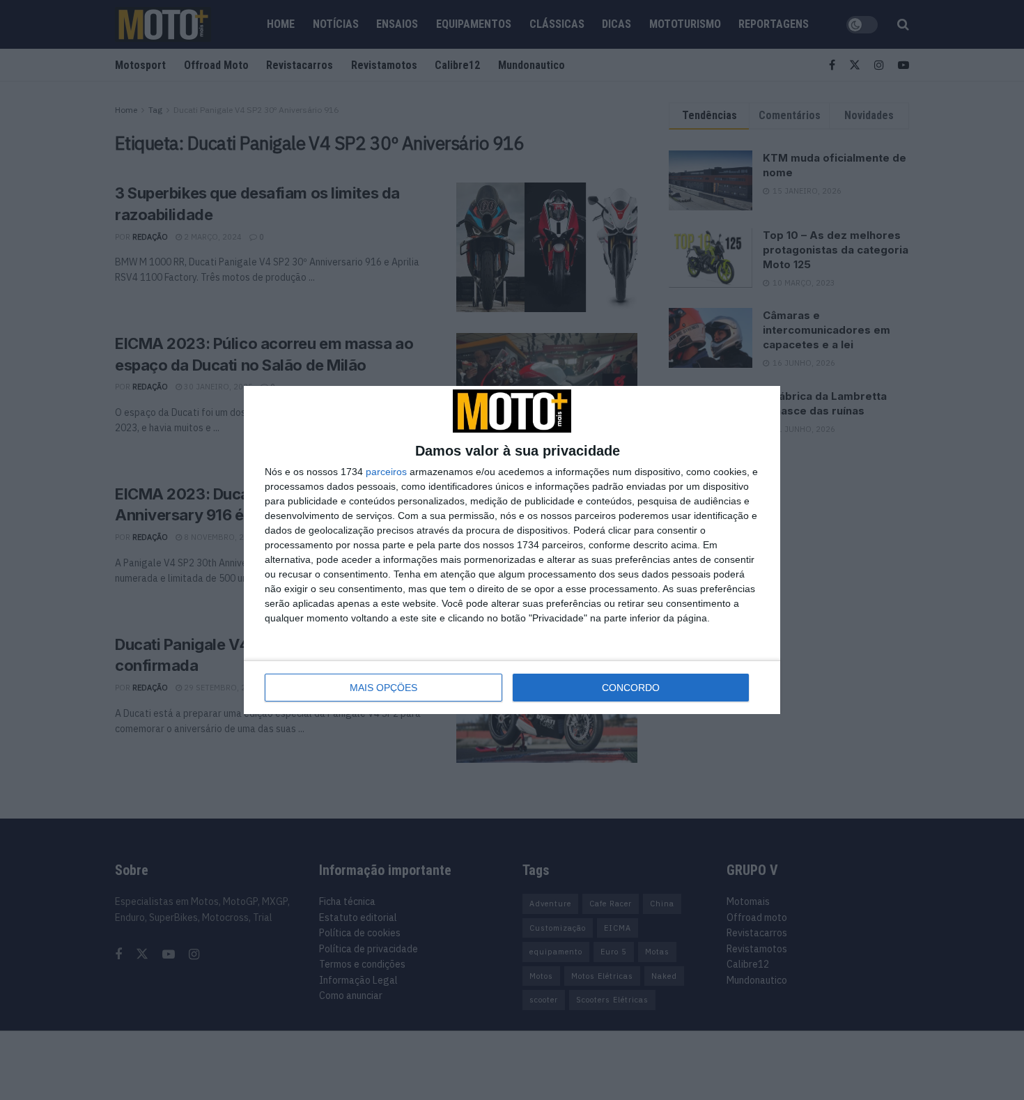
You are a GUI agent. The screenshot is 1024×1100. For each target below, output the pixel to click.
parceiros (386, 472)
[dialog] (512, 550)
